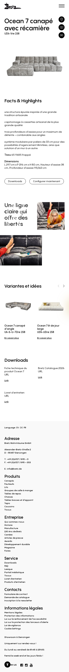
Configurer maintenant (46, 181)
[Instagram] (26, 664)
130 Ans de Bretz (13, 531)
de (21, 427)
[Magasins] (62, 19)
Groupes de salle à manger (18, 490)
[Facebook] (21, 664)
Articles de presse (13, 537)
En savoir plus (11, 337)
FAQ (6, 565)
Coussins (9, 506)
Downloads (15, 181)
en (17, 427)
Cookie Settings (12, 628)
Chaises (8, 496)
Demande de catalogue (16, 597)
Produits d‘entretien (14, 581)
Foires (7, 550)
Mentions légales (13, 612)
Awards (8, 541)
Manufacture (11, 528)
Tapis (7, 503)
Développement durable (17, 544)
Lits (6, 487)
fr (25, 427)
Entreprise (13, 517)
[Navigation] (62, 5)
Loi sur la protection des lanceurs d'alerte (26, 622)
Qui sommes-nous (14, 521)
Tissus (7, 509)
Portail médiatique (14, 572)
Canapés (9, 480)
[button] (7, 664)
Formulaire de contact (16, 594)
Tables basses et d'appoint (18, 500)
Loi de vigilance (12, 625)
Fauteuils (9, 483)
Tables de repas (12, 493)
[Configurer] (62, 35)
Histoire (8, 524)
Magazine (9, 547)
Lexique (8, 569)
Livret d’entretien (13, 578)
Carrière (8, 534)
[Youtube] (31, 664)
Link (6, 380)
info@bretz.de (14, 468)
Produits (12, 476)
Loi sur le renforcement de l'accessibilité (25, 618)
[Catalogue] (62, 27)
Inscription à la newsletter (18, 600)
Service (11, 558)
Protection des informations (19, 615)
